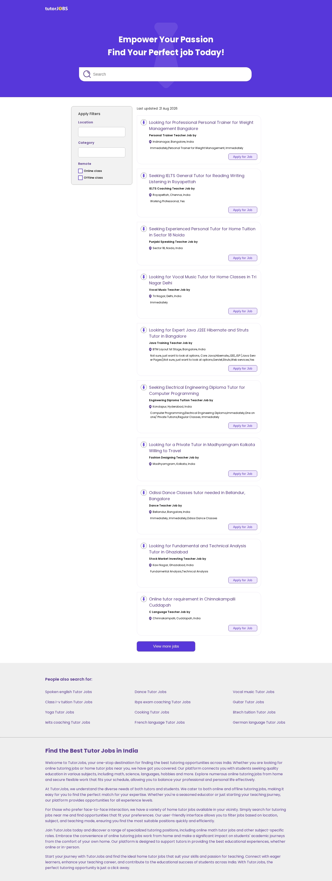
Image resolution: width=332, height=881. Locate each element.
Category (86, 142)
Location (85, 122)
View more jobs (166, 646)
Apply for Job (243, 156)
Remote (84, 163)
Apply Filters (89, 113)
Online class (93, 171)
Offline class (93, 177)
